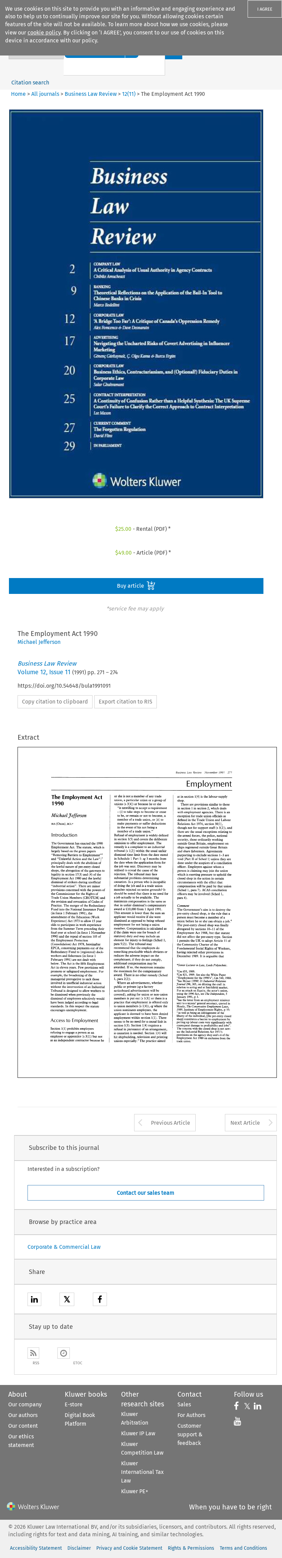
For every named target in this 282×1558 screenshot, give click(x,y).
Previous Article (170, 1123)
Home (18, 94)
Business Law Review (91, 94)
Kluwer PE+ (134, 1491)
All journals (46, 94)
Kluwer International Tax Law (142, 1472)
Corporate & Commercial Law (64, 1247)
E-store (74, 1404)
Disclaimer (79, 1548)
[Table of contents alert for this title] (63, 1353)
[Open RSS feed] (33, 1353)
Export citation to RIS (125, 701)
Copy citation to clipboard (55, 701)
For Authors (191, 1415)
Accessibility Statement (36, 1548)
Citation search (30, 82)
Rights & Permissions (191, 1548)
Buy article (131, 586)
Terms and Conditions (243, 1548)
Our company (25, 1404)
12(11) (128, 94)
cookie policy (44, 32)
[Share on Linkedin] (34, 1300)
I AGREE (264, 9)
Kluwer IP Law (138, 1433)
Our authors (22, 1415)
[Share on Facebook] (100, 1300)
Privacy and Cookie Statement (129, 1548)
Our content (23, 1426)
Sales (184, 1404)
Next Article (245, 1123)
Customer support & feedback (190, 1434)
